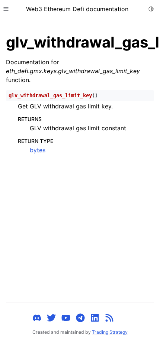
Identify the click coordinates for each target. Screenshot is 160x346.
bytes (37, 150)
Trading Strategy (110, 332)
